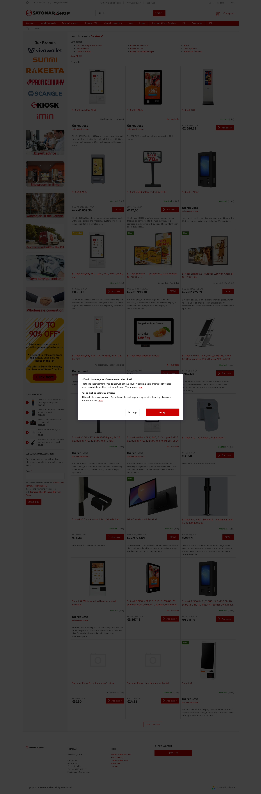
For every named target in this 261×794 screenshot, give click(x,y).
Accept (162, 412)
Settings (132, 412)
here (101, 400)
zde (140, 387)
